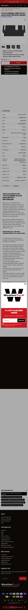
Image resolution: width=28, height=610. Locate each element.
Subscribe (21, 320)
